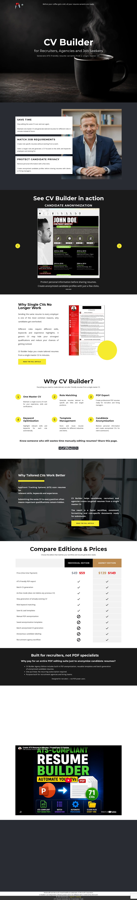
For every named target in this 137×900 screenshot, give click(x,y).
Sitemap (78, 897)
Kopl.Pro (72, 897)
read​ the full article (32, 362)
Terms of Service (129, 845)
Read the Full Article (85, 523)
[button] (17, 246)
